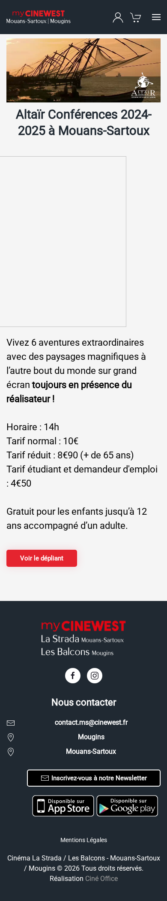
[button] (156, 17)
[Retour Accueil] (38, 17)
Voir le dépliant (41, 558)
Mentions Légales (83, 840)
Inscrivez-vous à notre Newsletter (99, 778)
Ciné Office (101, 879)
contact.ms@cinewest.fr (91, 722)
